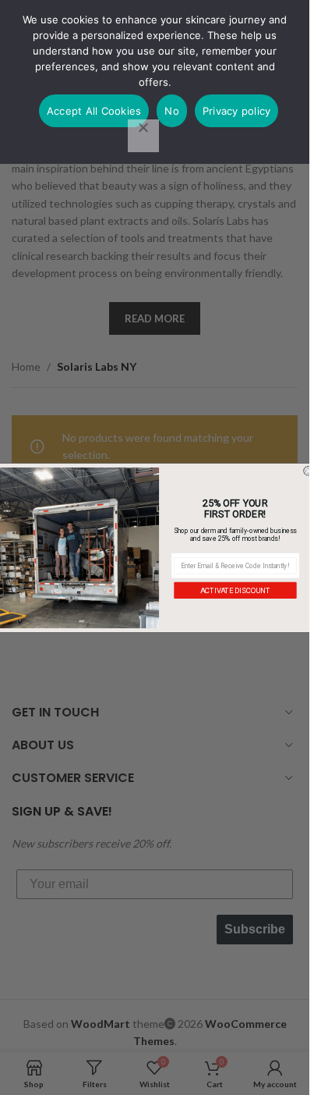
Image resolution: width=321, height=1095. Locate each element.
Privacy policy (237, 111)
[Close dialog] (308, 470)
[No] (143, 135)
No (171, 111)
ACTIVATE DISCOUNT (235, 589)
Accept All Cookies (94, 111)
